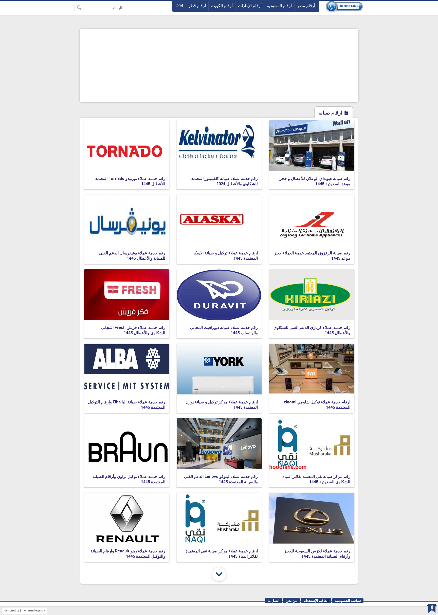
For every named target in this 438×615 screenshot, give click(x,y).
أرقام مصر (306, 5)
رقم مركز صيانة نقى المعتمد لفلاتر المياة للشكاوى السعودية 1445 (316, 479)
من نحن (291, 601)
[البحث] (79, 8)
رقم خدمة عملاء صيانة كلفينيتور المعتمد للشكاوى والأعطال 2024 (224, 181)
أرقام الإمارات (250, 5)
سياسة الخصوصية (348, 601)
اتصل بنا (273, 601)
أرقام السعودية (279, 5)
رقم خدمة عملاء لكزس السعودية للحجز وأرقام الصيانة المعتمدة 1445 (317, 554)
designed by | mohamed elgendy (25, 610)
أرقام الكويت (222, 5)
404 (179, 5)
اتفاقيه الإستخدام (316, 601)
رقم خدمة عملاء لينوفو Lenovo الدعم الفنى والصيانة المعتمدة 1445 (221, 479)
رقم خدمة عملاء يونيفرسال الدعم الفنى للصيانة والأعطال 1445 (132, 256)
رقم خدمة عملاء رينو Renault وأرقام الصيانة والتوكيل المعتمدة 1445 (127, 554)
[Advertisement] (219, 65)
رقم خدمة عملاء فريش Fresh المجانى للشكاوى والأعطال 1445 (133, 330)
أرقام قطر (197, 5)
